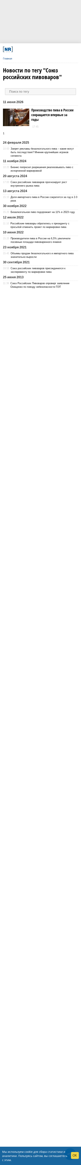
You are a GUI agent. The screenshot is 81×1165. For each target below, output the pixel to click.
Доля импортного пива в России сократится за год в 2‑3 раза (44, 199)
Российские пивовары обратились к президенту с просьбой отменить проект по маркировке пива (39, 225)
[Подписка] (60, 49)
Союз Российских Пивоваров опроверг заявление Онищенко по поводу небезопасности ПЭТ (39, 285)
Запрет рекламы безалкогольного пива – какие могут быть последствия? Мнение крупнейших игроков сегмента (42, 152)
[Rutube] (53, 49)
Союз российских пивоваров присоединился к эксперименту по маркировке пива (38, 270)
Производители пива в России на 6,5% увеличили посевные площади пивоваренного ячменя (40, 240)
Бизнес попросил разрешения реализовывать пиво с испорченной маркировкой (42, 169)
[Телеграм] (17, 49)
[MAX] (31, 49)
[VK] (24, 49)
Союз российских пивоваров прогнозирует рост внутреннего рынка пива (39, 184)
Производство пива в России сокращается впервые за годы (52, 115)
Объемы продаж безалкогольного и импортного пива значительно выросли (42, 255)
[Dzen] (38, 49)
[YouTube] (45, 49)
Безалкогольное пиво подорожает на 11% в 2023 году (43, 212)
